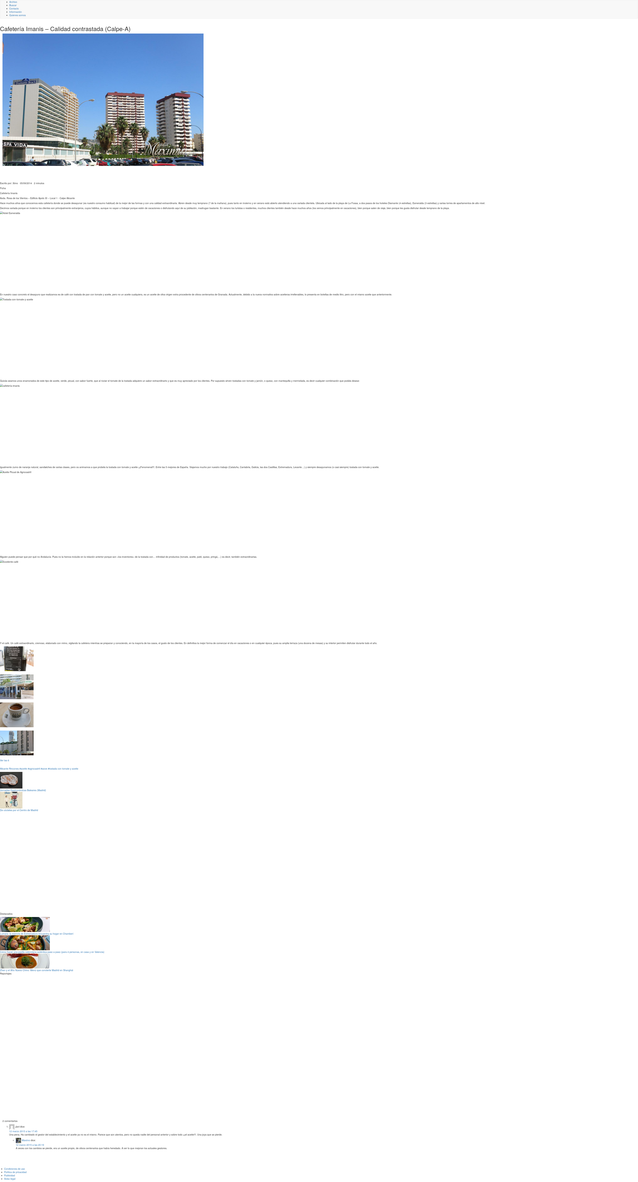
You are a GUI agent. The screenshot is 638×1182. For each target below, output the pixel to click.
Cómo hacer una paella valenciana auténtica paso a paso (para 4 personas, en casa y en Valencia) (52, 952)
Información (15, 11)
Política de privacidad (15, 1172)
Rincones (14, 768)
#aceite (23, 768)
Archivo (13, 1)
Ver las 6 (4, 760)
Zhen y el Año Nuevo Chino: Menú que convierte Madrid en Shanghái (36, 970)
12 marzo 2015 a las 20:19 (30, 1144)
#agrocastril (34, 768)
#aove (44, 768)
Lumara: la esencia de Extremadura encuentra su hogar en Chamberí (36, 933)
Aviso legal (9, 1178)
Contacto (14, 8)
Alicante (4, 768)
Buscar (13, 5)
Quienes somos (17, 15)
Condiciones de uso (14, 1168)
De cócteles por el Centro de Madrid (19, 810)
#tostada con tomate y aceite (63, 768)
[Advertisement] (81, 173)
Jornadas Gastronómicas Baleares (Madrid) (23, 790)
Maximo (26, 1140)
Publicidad (9, 1175)
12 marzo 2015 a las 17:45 (23, 1131)
